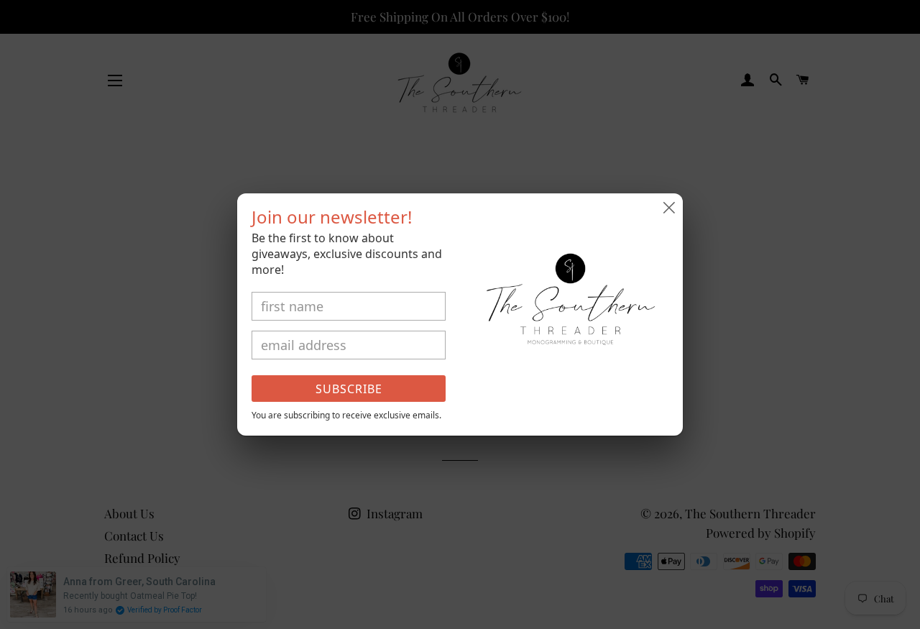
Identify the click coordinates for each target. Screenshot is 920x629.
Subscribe (349, 389)
